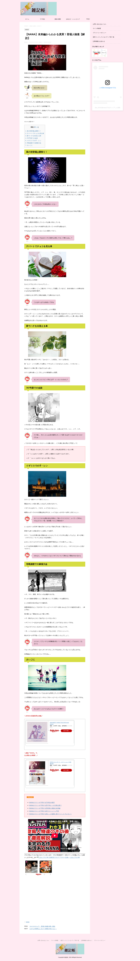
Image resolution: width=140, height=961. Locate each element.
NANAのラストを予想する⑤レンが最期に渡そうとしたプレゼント (50, 814)
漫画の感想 (58, 19)
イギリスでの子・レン (33, 140)
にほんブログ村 (75, 857)
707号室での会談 (31, 138)
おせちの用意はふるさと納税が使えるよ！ (43, 929)
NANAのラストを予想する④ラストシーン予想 (44, 811)
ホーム (27, 19)
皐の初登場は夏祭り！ (33, 131)
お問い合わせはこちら (99, 24)
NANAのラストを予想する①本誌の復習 (42, 802)
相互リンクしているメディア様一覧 (103, 37)
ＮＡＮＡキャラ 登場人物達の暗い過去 (42, 926)
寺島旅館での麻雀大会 (33, 143)
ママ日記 (42, 19)
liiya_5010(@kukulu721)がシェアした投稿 (107, 107)
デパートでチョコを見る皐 (34, 133)
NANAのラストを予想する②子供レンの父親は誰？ (45, 805)
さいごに (29, 145)
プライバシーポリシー (99, 32)
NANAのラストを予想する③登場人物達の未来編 (44, 808)
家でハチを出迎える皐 (33, 136)
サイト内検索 (97, 28)
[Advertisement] (54, 901)
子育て (88, 19)
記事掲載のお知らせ (99, 41)
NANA (27, 922)
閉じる (36, 127)
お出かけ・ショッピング (73, 19)
